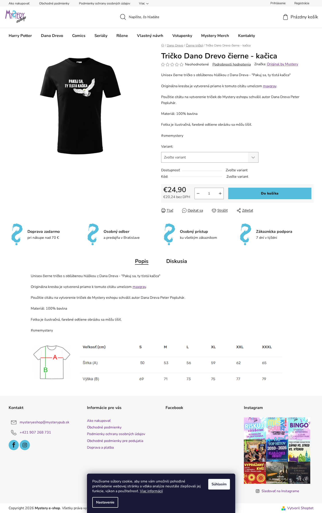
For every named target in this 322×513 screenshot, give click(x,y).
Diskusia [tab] (176, 261)
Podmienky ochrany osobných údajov (104, 3)
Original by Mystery (282, 64)
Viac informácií (151, 491)
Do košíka (269, 193)
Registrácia (301, 3)
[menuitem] (20, 35)
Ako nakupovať (19, 3)
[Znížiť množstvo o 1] (198, 193)
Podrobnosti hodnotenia (231, 64)
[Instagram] (25, 445)
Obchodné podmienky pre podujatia (115, 440)
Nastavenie (105, 502)
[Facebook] (14, 445)
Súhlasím (219, 484)
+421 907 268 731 (35, 432)
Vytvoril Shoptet (300, 508)
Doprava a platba (100, 447)
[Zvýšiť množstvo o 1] (220, 193)
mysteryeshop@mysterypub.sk (44, 422)
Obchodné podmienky (54, 3)
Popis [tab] (141, 261)
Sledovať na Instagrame (280, 491)
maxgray (269, 86)
